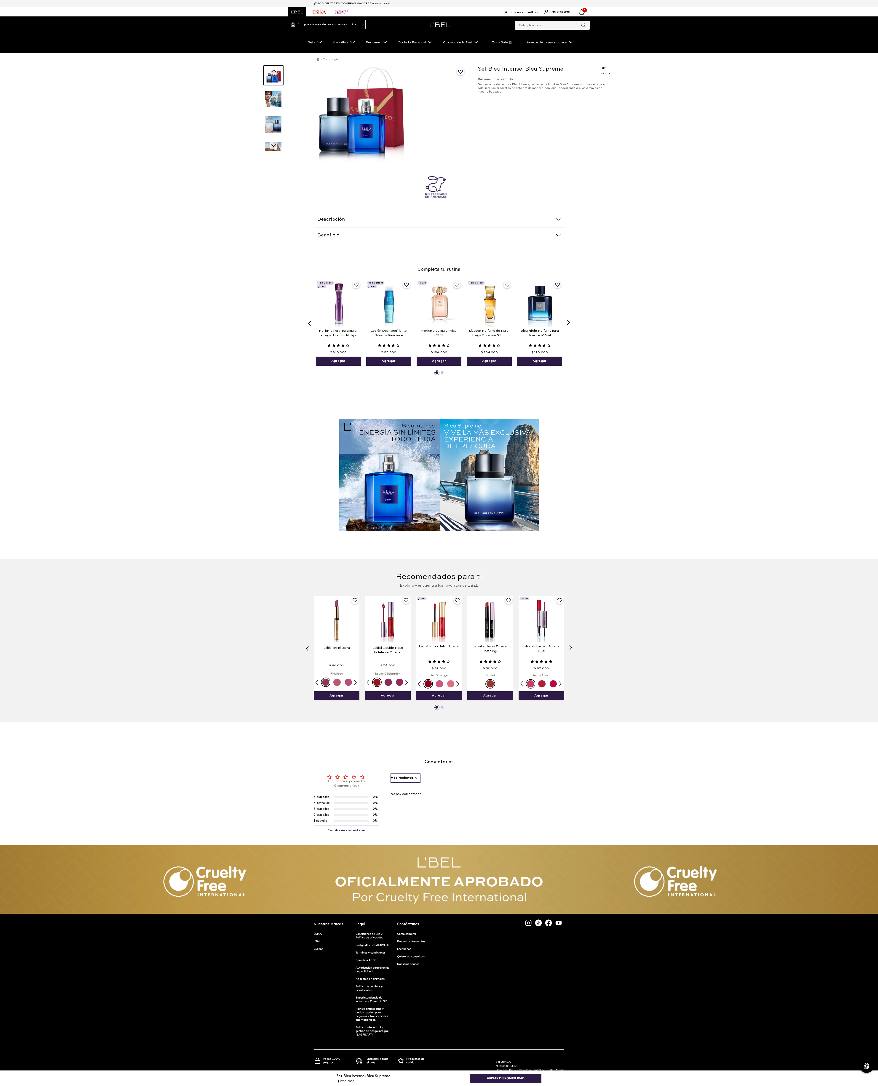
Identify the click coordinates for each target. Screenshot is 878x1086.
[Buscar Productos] (583, 25)
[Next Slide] (568, 323)
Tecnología (331, 59)
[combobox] (552, 24)
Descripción (331, 219)
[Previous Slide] (309, 323)
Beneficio (328, 235)
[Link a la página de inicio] (318, 59)
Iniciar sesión (560, 12)
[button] (436, 372)
